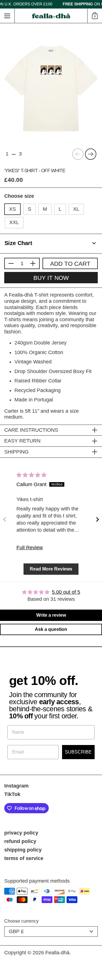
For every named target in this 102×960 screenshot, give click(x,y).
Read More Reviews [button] (51, 569)
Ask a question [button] (51, 629)
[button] (94, 16)
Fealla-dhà (57, 952)
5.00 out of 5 (66, 592)
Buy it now (51, 277)
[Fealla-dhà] (51, 16)
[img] (31, 475)
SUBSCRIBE (78, 752)
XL (76, 209)
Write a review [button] (51, 615)
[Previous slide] (4, 519)
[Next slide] (97, 519)
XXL (14, 222)
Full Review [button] (29, 547)
